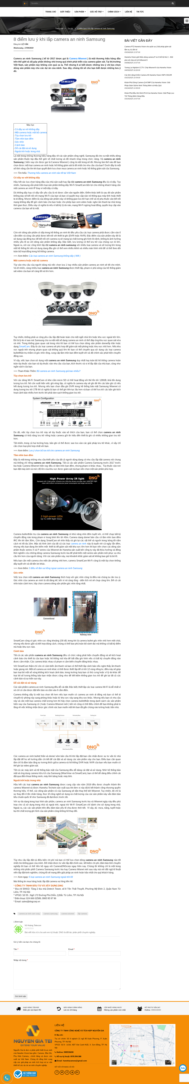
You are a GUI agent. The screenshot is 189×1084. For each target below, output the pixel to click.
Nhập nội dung (21, 960)
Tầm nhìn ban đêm (24, 139)
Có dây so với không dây (27, 129)
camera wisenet (67, 914)
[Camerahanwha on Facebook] (57, 1072)
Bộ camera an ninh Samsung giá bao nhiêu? (58, 371)
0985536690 (156, 1010)
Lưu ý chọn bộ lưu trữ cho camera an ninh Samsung (54, 450)
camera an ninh (78, 543)
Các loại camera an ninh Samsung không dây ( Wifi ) (54, 256)
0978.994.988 (75, 1057)
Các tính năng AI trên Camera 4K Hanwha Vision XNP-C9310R (148, 75)
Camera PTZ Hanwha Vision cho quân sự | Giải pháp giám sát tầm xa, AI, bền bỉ (148, 48)
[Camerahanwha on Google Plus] (77, 1072)
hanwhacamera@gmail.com (75, 1061)
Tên (16, 949)
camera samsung (50, 914)
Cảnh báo (20, 145)
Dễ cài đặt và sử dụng (26, 148)
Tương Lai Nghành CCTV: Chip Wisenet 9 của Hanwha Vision (148, 68)
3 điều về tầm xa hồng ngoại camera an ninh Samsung (56, 568)
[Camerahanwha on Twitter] (62, 1072)
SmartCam (24, 346)
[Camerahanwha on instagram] (67, 1072)
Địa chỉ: (59, 1035)
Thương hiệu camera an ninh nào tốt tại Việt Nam (52, 173)
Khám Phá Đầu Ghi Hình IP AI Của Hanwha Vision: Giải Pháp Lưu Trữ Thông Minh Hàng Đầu (149, 94)
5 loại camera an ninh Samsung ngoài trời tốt (51, 877)
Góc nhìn (19, 142)
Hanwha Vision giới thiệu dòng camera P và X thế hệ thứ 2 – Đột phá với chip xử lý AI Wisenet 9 (149, 58)
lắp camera (82, 914)
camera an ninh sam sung (29, 914)
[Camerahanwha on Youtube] (72, 1072)
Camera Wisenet (78, 58)
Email (71, 949)
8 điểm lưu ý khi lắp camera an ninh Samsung (59, 39)
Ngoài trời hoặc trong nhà (28, 151)
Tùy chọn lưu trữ (23, 135)
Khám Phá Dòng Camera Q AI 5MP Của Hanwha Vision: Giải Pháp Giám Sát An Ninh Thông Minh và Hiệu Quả (147, 84)
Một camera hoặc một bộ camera (31, 132)
